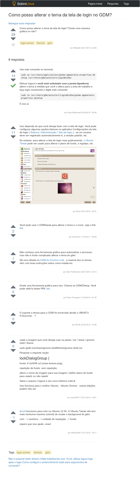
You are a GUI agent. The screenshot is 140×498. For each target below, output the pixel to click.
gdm (49, 43)
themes (41, 43)
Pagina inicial (95, 3)
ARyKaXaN (76, 432)
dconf (23, 411)
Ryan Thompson (74, 297)
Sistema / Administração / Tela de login (51, 132)
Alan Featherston (73, 271)
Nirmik (78, 324)
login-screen (27, 43)
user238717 (76, 397)
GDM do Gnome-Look (52, 260)
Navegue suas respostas (22, 23)
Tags (126, 3)
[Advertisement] (120, 38)
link (21, 228)
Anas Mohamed (74, 112)
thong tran (76, 236)
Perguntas (112, 3)
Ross (78, 211)
